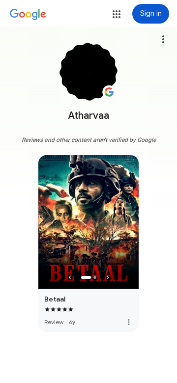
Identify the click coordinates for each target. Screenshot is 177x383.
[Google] (28, 15)
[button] (116, 14)
